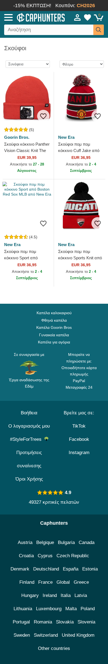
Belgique (45, 542)
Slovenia (86, 622)
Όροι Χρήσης (29, 479)
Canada (86, 542)
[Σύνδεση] (78, 17)
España (70, 569)
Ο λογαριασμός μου (29, 426)
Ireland (50, 595)
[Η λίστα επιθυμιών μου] (87, 17)
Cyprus (45, 555)
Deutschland (46, 569)
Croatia (26, 555)
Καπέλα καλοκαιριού (54, 313)
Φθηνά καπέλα (54, 320)
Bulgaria (66, 542)
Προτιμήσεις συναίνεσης (29, 459)
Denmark (20, 569)
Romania (43, 622)
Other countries (54, 648)
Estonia (90, 569)
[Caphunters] (31, 17)
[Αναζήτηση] (98, 30)
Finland (26, 582)
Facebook (79, 439)
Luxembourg (48, 608)
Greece (81, 582)
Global (63, 582)
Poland (88, 608)
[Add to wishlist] (43, 116)
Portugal (21, 622)
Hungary (30, 595)
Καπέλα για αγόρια (54, 342)
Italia (66, 595)
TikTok (79, 426)
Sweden (22, 635)
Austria (25, 542)
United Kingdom (78, 635)
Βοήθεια (29, 412)
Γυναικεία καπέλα (54, 335)
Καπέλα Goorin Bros (54, 327)
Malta (71, 608)
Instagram (79, 452)
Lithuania (23, 608)
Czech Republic (72, 555)
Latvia (80, 595)
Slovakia (65, 622)
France (45, 582)
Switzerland (46, 635)
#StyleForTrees (27, 439)
